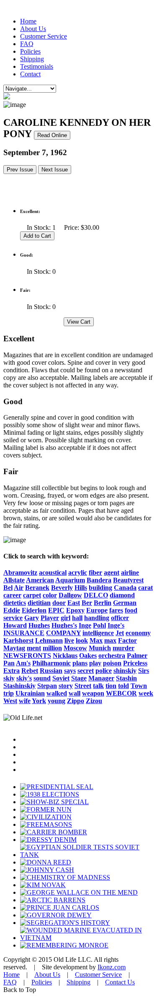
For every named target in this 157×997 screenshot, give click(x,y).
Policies (30, 51)
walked (56, 693)
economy (138, 632)
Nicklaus (65, 655)
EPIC (56, 610)
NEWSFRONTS (27, 655)
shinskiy (124, 670)
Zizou (94, 700)
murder (123, 648)
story (66, 685)
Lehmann (49, 640)
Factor (127, 640)
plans (80, 663)
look (82, 640)
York (39, 700)
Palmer (137, 655)
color (50, 595)
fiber (95, 572)
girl (65, 617)
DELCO (96, 595)
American (40, 580)
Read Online (52, 135)
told (123, 685)
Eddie (11, 610)
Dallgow (70, 595)
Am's (23, 663)
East (73, 602)
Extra (11, 670)
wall (74, 693)
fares (116, 610)
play (95, 663)
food (131, 610)
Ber (87, 602)
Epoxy (75, 610)
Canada (125, 587)
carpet (32, 595)
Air (18, 587)
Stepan (47, 685)
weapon (93, 693)
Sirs (143, 670)
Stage (79, 678)
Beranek (37, 587)
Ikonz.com (112, 967)
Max (96, 640)
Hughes (39, 625)
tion (111, 685)
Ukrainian (30, 693)
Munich (100, 648)
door (59, 602)
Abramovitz (20, 572)
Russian (51, 670)
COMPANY (63, 632)
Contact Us (120, 982)
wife (25, 700)
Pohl (99, 625)
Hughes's (64, 625)
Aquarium (70, 580)
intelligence (98, 632)
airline (130, 572)
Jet (120, 632)
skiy (9, 678)
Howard (15, 625)
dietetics (14, 602)
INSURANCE (23, 632)
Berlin (102, 602)
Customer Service (43, 36)
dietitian (39, 602)
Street (83, 685)
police (103, 670)
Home (28, 21)
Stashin (126, 678)
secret (85, 670)
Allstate (14, 580)
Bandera (99, 580)
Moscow (75, 648)
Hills (81, 587)
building (100, 587)
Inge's (116, 625)
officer (120, 617)
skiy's (24, 678)
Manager (101, 678)
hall (77, 617)
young (56, 700)
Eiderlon (34, 610)
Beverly (62, 587)
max (110, 640)
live (69, 640)
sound (42, 678)
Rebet (29, 670)
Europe (97, 610)
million (52, 648)
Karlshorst (18, 640)
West (10, 700)
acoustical (53, 572)
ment (34, 648)
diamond (122, 595)
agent (111, 572)
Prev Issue (20, 169)
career (12, 595)
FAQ (26, 43)
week (146, 693)
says (70, 670)
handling (96, 617)
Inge (85, 625)
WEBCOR (121, 693)
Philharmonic (51, 663)
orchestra (111, 655)
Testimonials (36, 66)
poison (112, 663)
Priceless (135, 663)
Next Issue (54, 169)
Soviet (60, 678)
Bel (8, 587)
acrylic (77, 572)
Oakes (88, 655)
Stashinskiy (19, 685)
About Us (33, 28)
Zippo (75, 700)
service (13, 617)
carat (145, 587)
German (124, 602)
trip (8, 693)
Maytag (14, 648)
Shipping (32, 58)
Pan (9, 663)
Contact (30, 74)
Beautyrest (128, 580)
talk (98, 685)
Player (50, 617)
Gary (31, 617)
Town (139, 685)
